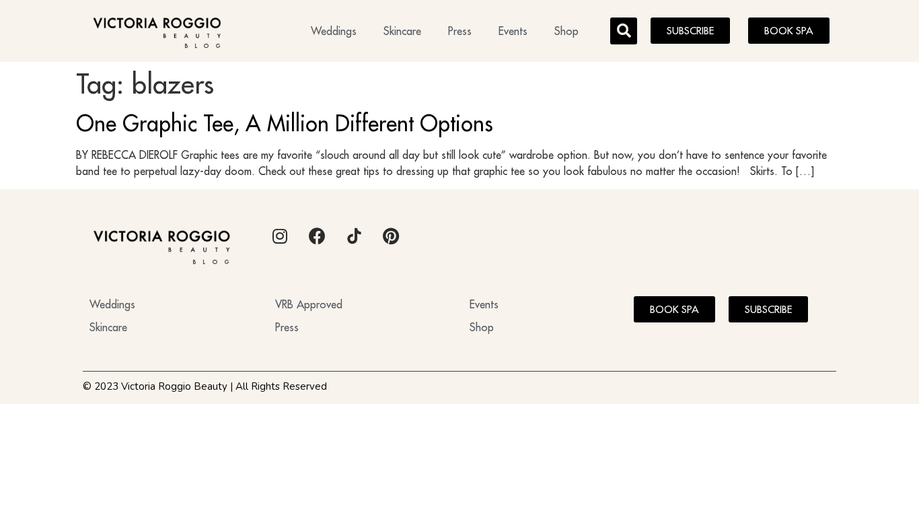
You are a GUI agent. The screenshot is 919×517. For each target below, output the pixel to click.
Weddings (334, 31)
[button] (623, 31)
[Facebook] (317, 236)
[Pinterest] (391, 236)
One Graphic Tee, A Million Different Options (284, 123)
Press (460, 31)
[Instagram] (280, 236)
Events (513, 31)
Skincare (402, 31)
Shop (566, 31)
